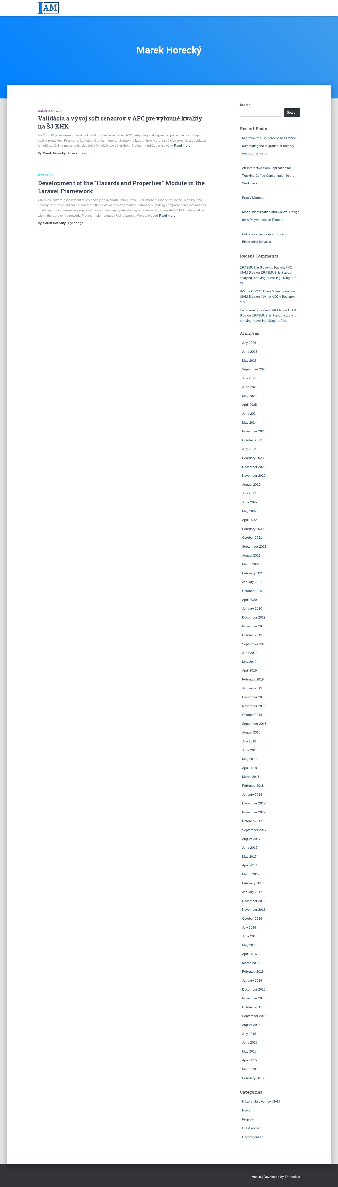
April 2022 (249, 520)
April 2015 (249, 1060)
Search (245, 104)
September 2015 (254, 1016)
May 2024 (249, 422)
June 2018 (250, 750)
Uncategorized (50, 110)
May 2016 (249, 945)
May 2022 (249, 511)
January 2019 (252, 688)
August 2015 (251, 1025)
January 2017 (252, 892)
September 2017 (254, 830)
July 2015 (249, 1034)
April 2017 (249, 865)
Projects (45, 175)
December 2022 (254, 467)
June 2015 (250, 1042)
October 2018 (252, 715)
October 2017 (252, 821)
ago (78, 153)
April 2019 (249, 670)
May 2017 (249, 856)
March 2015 (251, 1069)
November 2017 (254, 812)
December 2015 (254, 989)
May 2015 (249, 1051)
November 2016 (254, 909)
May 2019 (249, 661)
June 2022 (250, 502)
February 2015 (253, 1078)
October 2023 (252, 440)
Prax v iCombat (253, 197)
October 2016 (252, 918)
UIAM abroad (251, 1128)
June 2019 (250, 653)
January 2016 (252, 980)
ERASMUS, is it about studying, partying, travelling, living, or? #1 (268, 278)
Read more (182, 145)
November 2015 (254, 998)
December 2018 (254, 697)
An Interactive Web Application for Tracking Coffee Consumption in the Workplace (268, 175)
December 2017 (254, 803)
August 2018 (251, 732)
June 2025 (250, 387)
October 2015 (252, 1007)
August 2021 (251, 555)
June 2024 (250, 413)
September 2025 (254, 369)
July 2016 (249, 927)
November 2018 (254, 706)
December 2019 (254, 617)
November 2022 (254, 475)
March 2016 (251, 963)
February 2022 (253, 529)
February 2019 (253, 679)
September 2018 (254, 723)
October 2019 (252, 635)
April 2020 (249, 600)
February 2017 (253, 883)
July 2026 (249, 342)
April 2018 (249, 768)
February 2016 (253, 971)
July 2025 (249, 378)
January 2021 (252, 582)
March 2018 (251, 776)
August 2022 (251, 484)
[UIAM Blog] (48, 8)
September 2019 (254, 644)
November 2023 (254, 431)
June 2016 (250, 936)
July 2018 (249, 741)
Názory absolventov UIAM (261, 1101)
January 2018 (252, 794)
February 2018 (253, 785)
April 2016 (249, 954)
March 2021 (251, 564)
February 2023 (253, 458)
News (246, 1110)
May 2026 (249, 360)
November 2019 (254, 626)
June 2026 (250, 351)
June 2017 (250, 847)
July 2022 (249, 493)
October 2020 (252, 591)
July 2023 (249, 449)
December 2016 (254, 901)
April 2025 (249, 404)
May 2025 (249, 396)
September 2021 (254, 546)
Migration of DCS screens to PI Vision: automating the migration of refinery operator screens (270, 145)
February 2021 (253, 573)
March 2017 (251, 874)
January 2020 (252, 608)
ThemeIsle (292, 1177)
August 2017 (251, 839)
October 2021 (252, 537)
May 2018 (249, 759)
